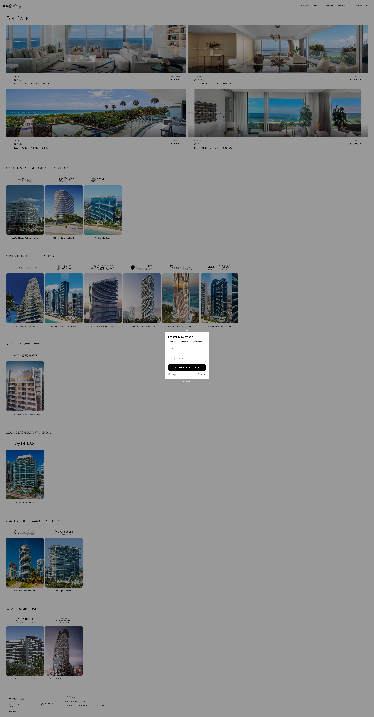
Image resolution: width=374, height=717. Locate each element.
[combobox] (171, 358)
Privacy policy (187, 382)
